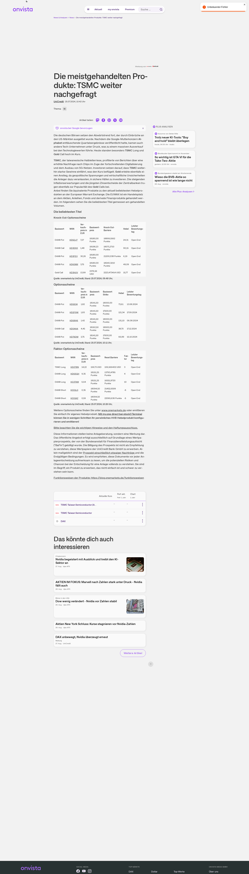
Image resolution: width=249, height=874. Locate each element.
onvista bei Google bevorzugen (76, 128)
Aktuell (98, 9)
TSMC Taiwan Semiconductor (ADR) (80, 504)
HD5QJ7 (73, 240)
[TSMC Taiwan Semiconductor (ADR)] (58, 505)
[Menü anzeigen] (88, 9)
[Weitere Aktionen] (142, 505)
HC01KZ (74, 398)
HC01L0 (74, 390)
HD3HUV (73, 272)
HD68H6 (74, 320)
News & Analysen (60, 17)
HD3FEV (73, 256)
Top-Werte (179, 871)
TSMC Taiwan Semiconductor (76, 512)
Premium (130, 9)
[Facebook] (103, 120)
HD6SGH (74, 373)
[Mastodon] (97, 120)
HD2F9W (74, 312)
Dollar (154, 871)
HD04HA (74, 328)
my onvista (113, 9)
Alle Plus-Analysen (182, 191)
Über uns (213, 871)
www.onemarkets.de (113, 410)
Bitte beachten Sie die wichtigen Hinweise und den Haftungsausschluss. (96, 427)
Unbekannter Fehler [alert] (217, 7)
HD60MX (73, 264)
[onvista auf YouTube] (84, 871)
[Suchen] (161, 9)
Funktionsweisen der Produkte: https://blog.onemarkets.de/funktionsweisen (99, 477)
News (71, 17)
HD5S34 (74, 304)
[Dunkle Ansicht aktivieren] (27, 1)
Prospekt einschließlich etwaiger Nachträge (109, 452)
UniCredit (59, 101)
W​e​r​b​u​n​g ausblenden (149, 39)
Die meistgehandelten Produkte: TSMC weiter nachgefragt (99, 17)
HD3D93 (73, 248)
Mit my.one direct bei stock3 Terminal (120, 414)
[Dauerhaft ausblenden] (143, 128)
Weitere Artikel (133, 653)
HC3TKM (74, 382)
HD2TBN (74, 367)
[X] (115, 120)
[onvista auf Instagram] (89, 871)
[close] (245, 4)
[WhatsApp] (109, 120)
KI (65, 109)
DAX (63, 521)
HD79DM (74, 337)
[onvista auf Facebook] (78, 871)
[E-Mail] (121, 120)
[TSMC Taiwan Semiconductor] (58, 513)
